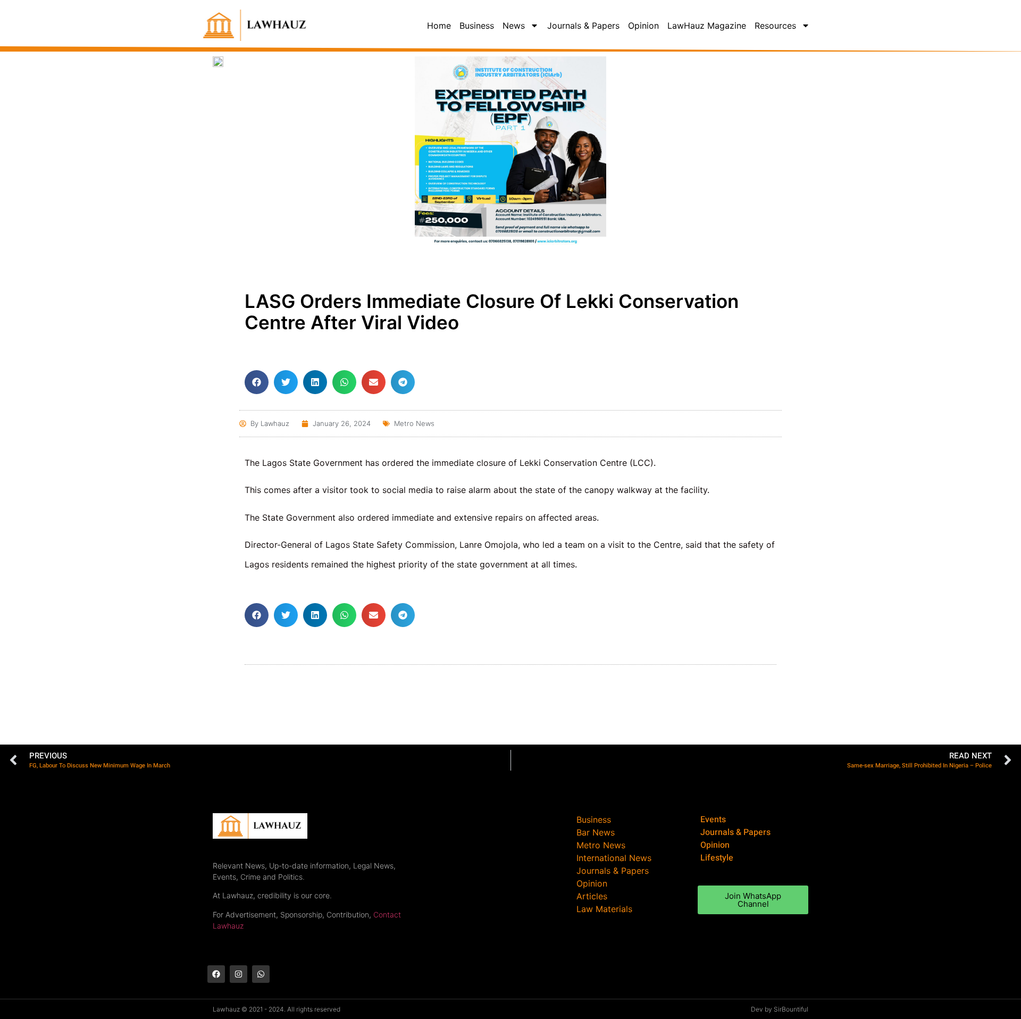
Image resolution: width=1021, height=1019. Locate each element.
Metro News (414, 423)
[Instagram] (238, 974)
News (514, 25)
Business (476, 25)
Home (439, 25)
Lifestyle (716, 857)
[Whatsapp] (261, 974)
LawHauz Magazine (706, 25)
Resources (775, 25)
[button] (257, 382)
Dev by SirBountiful (779, 1009)
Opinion (643, 25)
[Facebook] (216, 974)
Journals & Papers (583, 25)
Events (713, 819)
